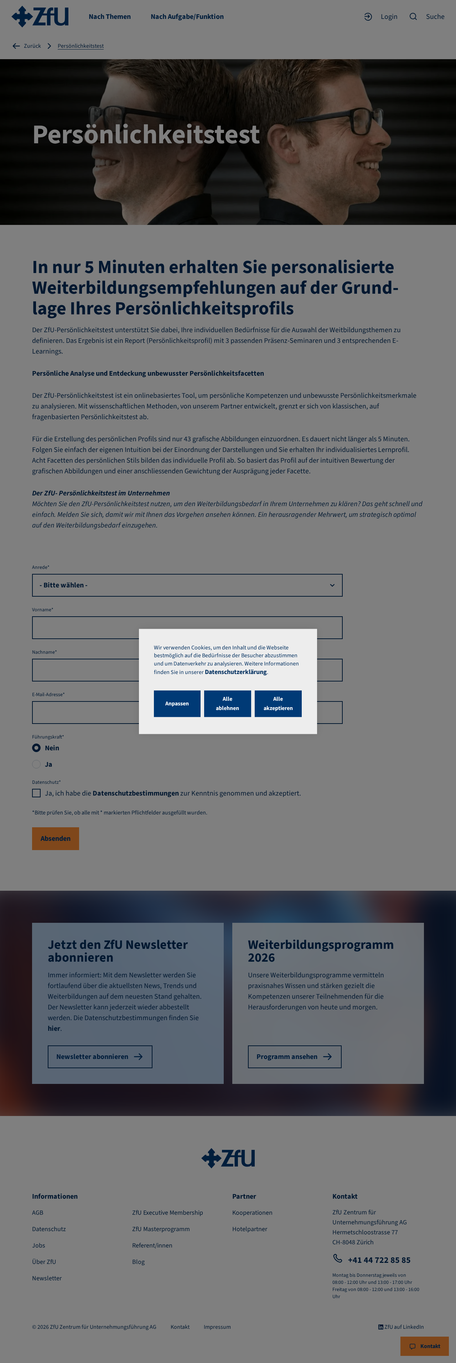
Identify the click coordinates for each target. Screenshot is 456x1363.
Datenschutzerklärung (236, 672)
